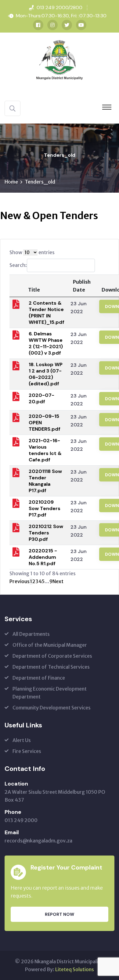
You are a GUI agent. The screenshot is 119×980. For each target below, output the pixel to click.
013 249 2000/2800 (59, 7)
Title (34, 290)
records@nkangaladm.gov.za (38, 841)
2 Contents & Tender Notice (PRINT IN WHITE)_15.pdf (46, 312)
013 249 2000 (21, 820)
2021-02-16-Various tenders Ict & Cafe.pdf (45, 450)
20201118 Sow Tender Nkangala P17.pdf (45, 481)
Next (57, 581)
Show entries (32, 252)
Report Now (59, 914)
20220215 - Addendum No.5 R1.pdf (43, 557)
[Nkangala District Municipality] (59, 59)
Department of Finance (39, 678)
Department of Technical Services (51, 667)
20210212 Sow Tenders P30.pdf (46, 532)
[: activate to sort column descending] (16, 286)
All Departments (31, 634)
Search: (18, 265)
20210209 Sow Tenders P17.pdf (44, 508)
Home (11, 182)
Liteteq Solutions (74, 969)
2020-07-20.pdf (41, 398)
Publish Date (82, 286)
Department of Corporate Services (52, 656)
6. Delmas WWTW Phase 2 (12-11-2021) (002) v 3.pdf (46, 343)
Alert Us (22, 740)
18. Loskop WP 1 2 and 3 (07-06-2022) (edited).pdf (46, 374)
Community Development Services (52, 708)
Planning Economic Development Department (50, 693)
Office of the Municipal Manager (50, 645)
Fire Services (27, 751)
